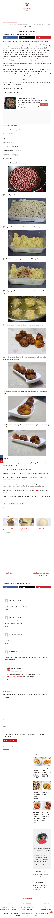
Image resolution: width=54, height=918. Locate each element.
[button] (37, 761)
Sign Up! (23, 907)
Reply (7, 609)
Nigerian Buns (24, 528)
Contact (45, 904)
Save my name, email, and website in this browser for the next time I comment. (26, 735)
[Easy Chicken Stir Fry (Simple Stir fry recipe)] (37, 761)
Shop (46, 907)
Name (5, 720)
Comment (6, 697)
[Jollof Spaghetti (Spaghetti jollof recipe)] (46, 761)
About (8, 904)
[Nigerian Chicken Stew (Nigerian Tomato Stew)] (37, 805)
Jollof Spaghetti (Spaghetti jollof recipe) (46, 772)
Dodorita (9, 573)
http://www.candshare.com (15, 676)
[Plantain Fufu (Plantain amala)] (43, 522)
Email (5, 726)
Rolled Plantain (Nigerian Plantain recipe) (9, 530)
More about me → (42, 865)
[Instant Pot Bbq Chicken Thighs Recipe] (46, 805)
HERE (37, 490)
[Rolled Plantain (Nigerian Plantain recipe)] (10, 522)
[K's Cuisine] (27, 11)
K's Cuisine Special (12, 22)
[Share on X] (1, 459)
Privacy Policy (8, 907)
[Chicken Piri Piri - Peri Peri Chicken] (37, 785)
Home (4, 22)
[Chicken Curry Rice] (46, 785)
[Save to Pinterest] (1, 461)
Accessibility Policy (8, 909)
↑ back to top (27, 899)
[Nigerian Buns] (26, 522)
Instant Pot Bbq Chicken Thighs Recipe (45, 816)
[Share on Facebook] (1, 456)
